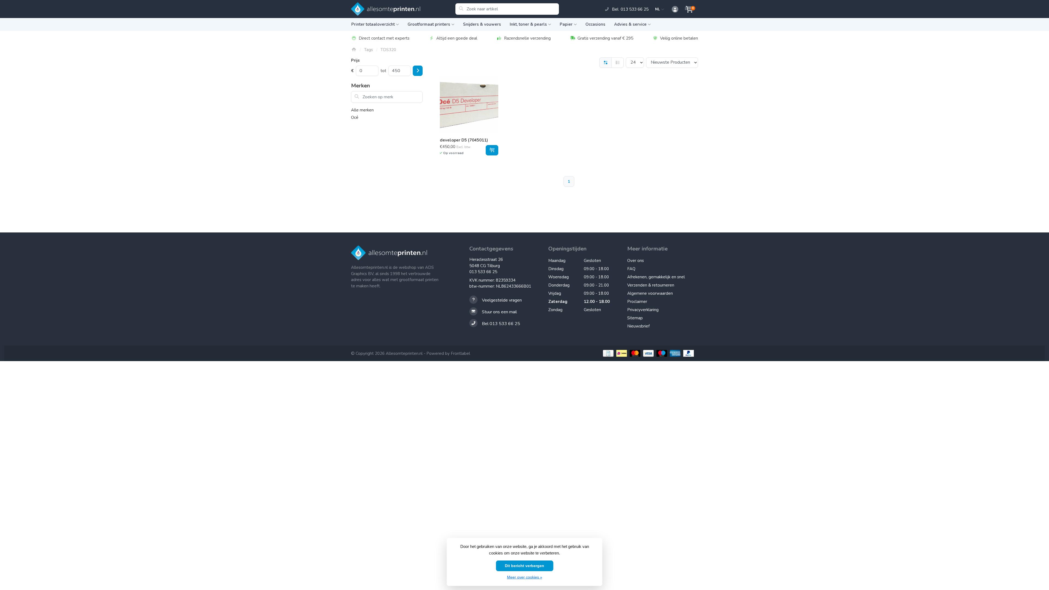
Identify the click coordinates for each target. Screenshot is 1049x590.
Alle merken (362, 110)
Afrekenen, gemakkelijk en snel (656, 277)
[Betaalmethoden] (608, 353)
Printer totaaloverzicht (373, 24)
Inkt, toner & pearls (528, 24)
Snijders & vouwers (482, 24)
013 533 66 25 (483, 272)
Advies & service (630, 24)
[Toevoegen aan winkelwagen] (492, 150)
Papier (566, 24)
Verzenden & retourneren (650, 285)
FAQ (631, 269)
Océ (354, 117)
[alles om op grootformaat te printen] (403, 9)
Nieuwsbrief (638, 326)
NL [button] (658, 9)
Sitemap (635, 318)
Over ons (635, 260)
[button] (672, 9)
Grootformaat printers (429, 24)
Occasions (595, 24)
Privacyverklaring (643, 309)
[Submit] (418, 71)
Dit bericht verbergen (524, 566)
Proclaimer (637, 301)
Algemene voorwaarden (650, 293)
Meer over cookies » (524, 577)
